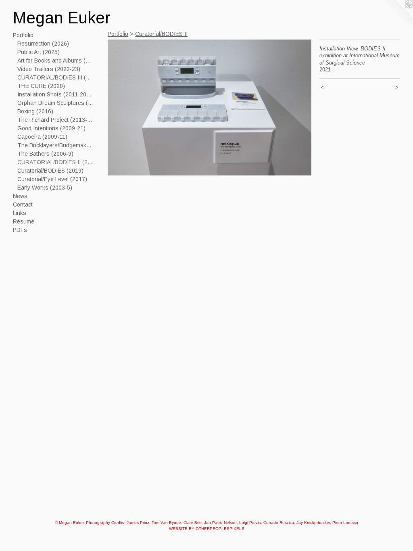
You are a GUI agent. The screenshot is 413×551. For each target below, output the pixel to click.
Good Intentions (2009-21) (51, 128)
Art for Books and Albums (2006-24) (55, 60)
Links (19, 213)
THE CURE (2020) (41, 86)
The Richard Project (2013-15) (55, 120)
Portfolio (23, 35)
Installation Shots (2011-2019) (55, 94)
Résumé (23, 221)
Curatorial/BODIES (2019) (50, 170)
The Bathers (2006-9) (45, 153)
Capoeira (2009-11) (42, 137)
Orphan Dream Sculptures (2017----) (55, 103)
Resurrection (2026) (43, 43)
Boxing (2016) (35, 111)
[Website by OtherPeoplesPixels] (397, 16)
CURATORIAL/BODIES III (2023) (55, 77)
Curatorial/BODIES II (161, 34)
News (20, 196)
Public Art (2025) (38, 52)
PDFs (20, 230)
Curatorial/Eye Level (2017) (52, 179)
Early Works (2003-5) (44, 187)
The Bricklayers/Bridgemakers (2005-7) (55, 145)
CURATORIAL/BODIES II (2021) (55, 162)
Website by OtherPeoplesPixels (206, 528)
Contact (23, 204)
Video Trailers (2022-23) (48, 69)
